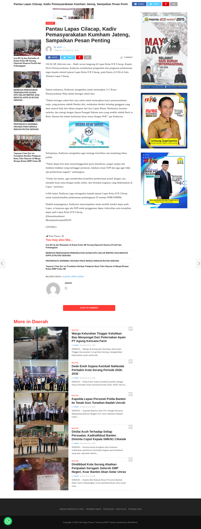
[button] (8, 521)
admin (59, 47)
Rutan (81, 277)
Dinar (76, 345)
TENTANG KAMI (135, 509)
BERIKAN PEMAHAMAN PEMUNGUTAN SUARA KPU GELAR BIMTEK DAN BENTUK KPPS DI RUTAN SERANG (26, 95)
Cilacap (66, 277)
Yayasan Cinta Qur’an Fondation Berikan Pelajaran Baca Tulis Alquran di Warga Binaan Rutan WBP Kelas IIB (27, 157)
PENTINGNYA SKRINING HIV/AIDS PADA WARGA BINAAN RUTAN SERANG (26, 126)
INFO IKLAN (121, 509)
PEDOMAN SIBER (93, 509)
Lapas (74, 277)
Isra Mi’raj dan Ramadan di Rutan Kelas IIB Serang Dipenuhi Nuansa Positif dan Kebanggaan (27, 62)
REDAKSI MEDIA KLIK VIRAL (72, 509)
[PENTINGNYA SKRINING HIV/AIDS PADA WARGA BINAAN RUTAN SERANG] (27, 121)
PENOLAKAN (108, 509)
